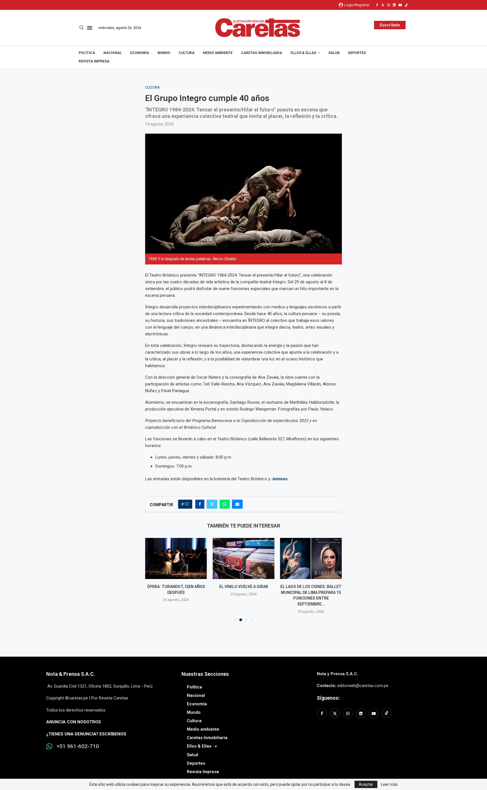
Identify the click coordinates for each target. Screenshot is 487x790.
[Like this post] (187, 504)
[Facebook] (377, 5)
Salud (334, 53)
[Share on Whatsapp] (225, 504)
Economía (139, 53)
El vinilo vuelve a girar (243, 586)
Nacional (112, 53)
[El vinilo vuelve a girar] (243, 558)
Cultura (186, 53)
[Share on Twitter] (212, 504)
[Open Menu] (89, 27)
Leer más (389, 784)
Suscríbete (390, 25)
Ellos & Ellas (303, 53)
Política (87, 53)
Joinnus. (280, 478)
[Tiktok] (406, 5)
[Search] (81, 28)
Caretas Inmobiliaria (261, 53)
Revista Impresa (94, 61)
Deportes (357, 53)
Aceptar (366, 784)
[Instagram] (388, 5)
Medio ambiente (218, 53)
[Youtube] (400, 5)
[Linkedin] (394, 5)
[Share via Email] (237, 504)
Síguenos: (328, 698)
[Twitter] (383, 5)
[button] (153, 579)
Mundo (164, 53)
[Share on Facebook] (199, 504)
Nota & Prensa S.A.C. (70, 674)
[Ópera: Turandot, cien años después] (176, 558)
